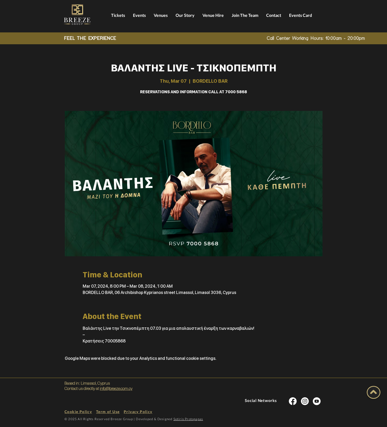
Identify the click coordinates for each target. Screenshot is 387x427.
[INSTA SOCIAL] (293, 401)
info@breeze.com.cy (116, 388)
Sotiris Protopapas (188, 419)
